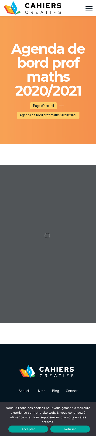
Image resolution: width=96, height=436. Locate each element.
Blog (55, 391)
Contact (72, 391)
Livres (41, 391)
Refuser (70, 429)
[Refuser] (73, 419)
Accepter (28, 429)
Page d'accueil (43, 105)
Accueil (24, 391)
